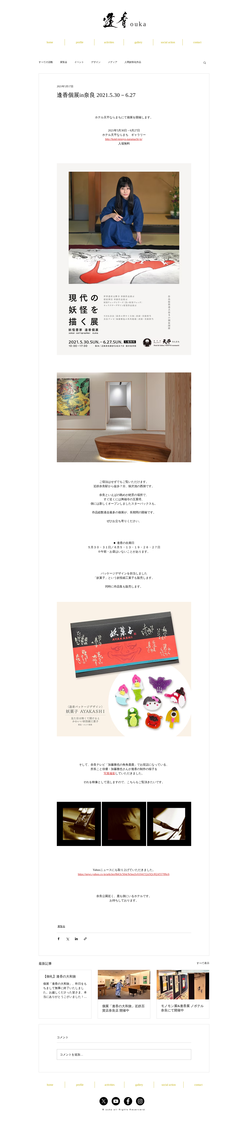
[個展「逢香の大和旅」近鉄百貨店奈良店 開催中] (124, 984)
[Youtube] (116, 1101)
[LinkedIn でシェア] (76, 938)
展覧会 (63, 62)
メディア (112, 62)
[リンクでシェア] (85, 938)
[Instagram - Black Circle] (140, 1101)
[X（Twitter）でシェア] (67, 938)
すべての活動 (46, 62)
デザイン (96, 62)
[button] (204, 62)
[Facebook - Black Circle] (128, 1101)
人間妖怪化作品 (133, 62)
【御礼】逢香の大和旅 (59, 976)
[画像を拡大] (79, 824)
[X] (103, 1101)
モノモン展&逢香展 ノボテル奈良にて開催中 (182, 1008)
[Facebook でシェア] (58, 938)
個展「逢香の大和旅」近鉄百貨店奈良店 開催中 (123, 1008)
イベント (79, 62)
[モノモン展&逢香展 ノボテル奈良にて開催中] (183, 984)
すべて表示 (203, 963)
